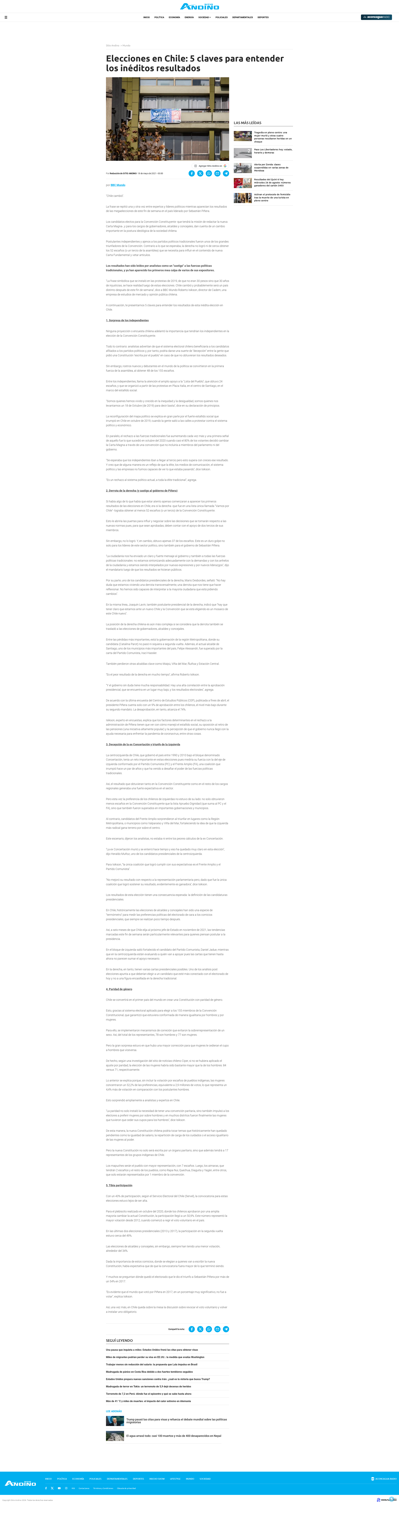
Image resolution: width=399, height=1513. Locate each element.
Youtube (59, 1488)
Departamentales (242, 17)
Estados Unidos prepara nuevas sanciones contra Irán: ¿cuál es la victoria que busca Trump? (158, 1379)
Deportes (263, 17)
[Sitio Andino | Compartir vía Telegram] (226, 173)
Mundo (127, 45)
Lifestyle (175, 1478)
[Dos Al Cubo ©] (387, 1500)
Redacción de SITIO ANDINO (123, 173)
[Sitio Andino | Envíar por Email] (217, 173)
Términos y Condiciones (103, 1488)
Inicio (146, 17)
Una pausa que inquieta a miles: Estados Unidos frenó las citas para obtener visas (152, 1350)
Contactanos (84, 1488)
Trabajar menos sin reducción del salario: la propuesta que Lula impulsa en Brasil (151, 1364)
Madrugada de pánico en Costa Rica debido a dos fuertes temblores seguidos (149, 1372)
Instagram (66, 1488)
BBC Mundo (118, 185)
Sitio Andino (113, 45)
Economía (174, 17)
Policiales (222, 17)
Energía (189, 17)
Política (159, 17)
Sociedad (203, 17)
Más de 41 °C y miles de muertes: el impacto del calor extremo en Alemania (148, 1401)
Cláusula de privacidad (126, 1488)
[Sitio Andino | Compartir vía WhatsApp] (209, 173)
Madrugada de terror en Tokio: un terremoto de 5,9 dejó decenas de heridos (148, 1386)
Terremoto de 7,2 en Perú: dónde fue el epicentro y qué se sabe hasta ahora (148, 1394)
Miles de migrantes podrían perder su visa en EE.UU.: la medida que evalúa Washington (155, 1357)
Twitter (52, 1488)
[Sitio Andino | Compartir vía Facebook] (192, 173)
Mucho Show (157, 1478)
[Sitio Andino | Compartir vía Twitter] (200, 173)
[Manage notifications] (391, 1499)
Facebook (46, 1488)
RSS (73, 1488)
